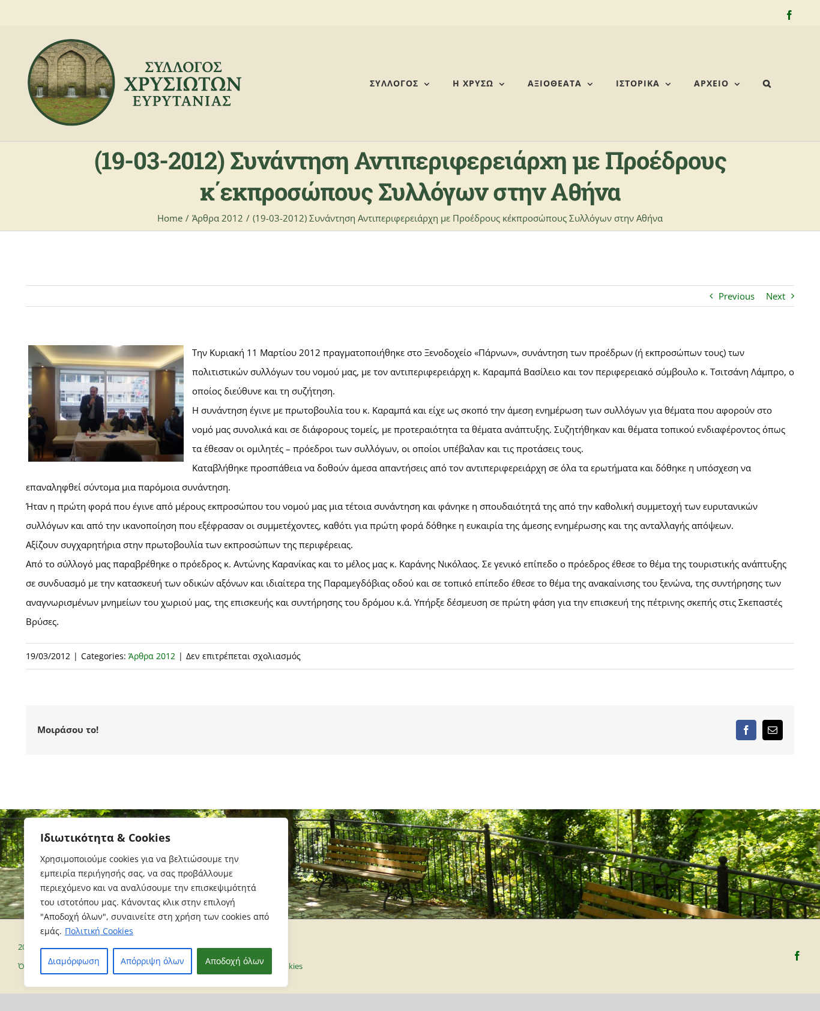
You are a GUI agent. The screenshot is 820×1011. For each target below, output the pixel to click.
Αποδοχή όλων (234, 961)
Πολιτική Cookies (99, 931)
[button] (767, 83)
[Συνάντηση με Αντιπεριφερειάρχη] (106, 403)
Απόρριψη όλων (152, 961)
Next (775, 296)
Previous (737, 296)
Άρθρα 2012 (151, 656)
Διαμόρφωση (74, 961)
